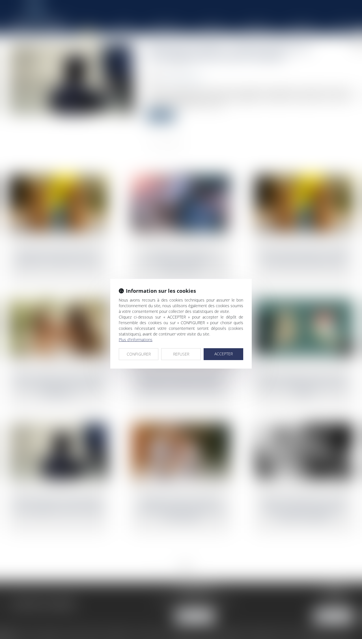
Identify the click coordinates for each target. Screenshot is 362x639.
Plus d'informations (135, 339)
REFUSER (181, 354)
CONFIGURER (139, 354)
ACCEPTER (223, 353)
